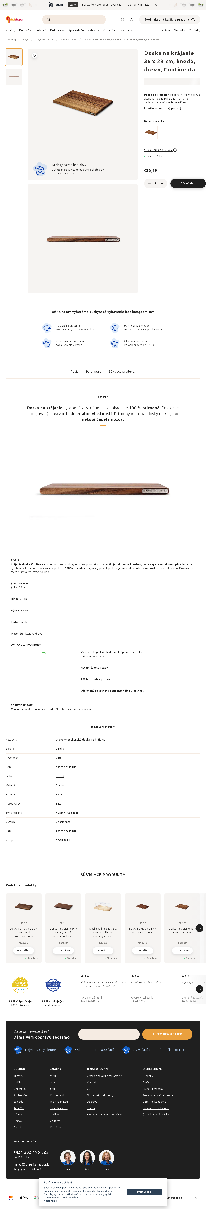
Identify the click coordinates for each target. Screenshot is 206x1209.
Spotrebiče (20, 1095)
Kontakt (92, 1082)
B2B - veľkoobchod (154, 1101)
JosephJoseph (59, 1108)
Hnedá (60, 776)
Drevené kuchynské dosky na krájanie (80, 739)
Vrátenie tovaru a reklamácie (104, 1076)
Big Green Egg (59, 1101)
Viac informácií (69, 1197)
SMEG (53, 1088)
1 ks (58, 803)
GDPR (90, 1088)
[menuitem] (10, 31)
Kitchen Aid (57, 1095)
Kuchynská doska (67, 812)
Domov (18, 1121)
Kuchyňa (19, 1076)
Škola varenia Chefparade (158, 1095)
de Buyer (55, 1121)
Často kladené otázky (156, 1114)
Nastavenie (50, 1201)
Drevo (60, 785)
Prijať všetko (144, 1192)
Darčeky (194, 30)
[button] (24, 950)
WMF (53, 1076)
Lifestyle (19, 1114)
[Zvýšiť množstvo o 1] (162, 183)
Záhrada (18, 1101)
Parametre (93, 371)
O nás (146, 1082)
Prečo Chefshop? (153, 1088)
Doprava (92, 1101)
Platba (91, 1108)
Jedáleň (18, 1082)
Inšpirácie (163, 30)
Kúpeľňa (19, 1108)
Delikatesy (20, 1088)
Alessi (53, 1082)
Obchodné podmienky (100, 1095)
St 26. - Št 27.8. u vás (158, 150)
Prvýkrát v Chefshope (156, 1108)
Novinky (179, 30)
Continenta (63, 822)
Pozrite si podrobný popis (161, 108)
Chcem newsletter (167, 1034)
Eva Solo (55, 1127)
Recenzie (148, 1076)
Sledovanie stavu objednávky (104, 1114)
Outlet (18, 1127)
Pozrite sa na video (63, 173)
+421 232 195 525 (31, 1152)
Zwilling (55, 1114)
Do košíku (188, 183)
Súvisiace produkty (122, 371)
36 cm (60, 794)
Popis (74, 371)
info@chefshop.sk (31, 1164)
